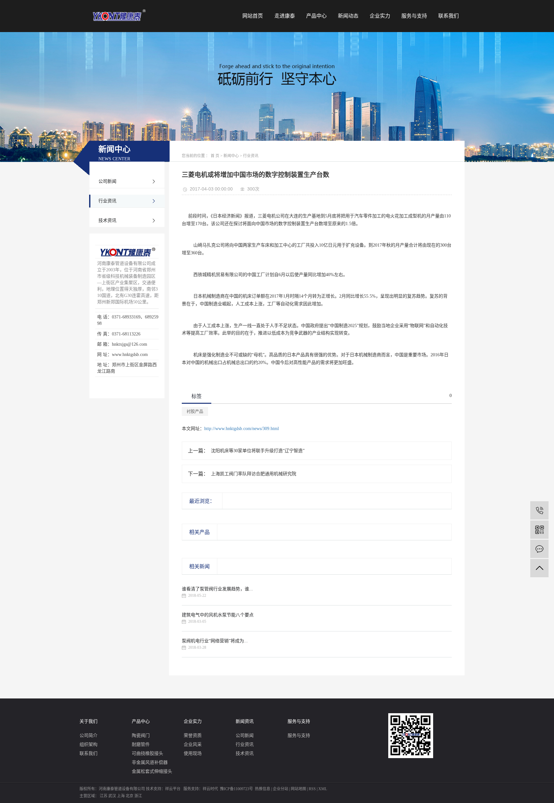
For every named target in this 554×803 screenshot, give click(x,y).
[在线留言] (539, 549)
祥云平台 (172, 789)
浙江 (138, 796)
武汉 (112, 796)
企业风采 (193, 744)
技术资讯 (107, 220)
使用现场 (193, 753)
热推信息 (262, 789)
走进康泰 (284, 16)
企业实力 (380, 16)
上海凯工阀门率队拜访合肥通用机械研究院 (253, 473)
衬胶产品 (195, 411)
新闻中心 (231, 156)
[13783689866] (539, 510)
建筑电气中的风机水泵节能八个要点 (218, 615)
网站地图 (298, 789)
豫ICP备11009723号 (236, 789)
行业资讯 (107, 201)
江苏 (103, 796)
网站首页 (252, 16)
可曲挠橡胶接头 (147, 753)
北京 (129, 796)
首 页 (215, 156)
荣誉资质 (193, 735)
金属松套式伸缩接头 (152, 771)
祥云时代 (210, 789)
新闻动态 (348, 16)
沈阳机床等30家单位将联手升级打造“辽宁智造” (258, 450)
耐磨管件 (141, 744)
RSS (312, 789)
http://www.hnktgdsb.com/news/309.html (241, 428)
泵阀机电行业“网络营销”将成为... (215, 640)
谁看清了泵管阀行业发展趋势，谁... (217, 589)
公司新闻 (107, 181)
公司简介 (88, 735)
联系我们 (448, 16)
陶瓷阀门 (141, 735)
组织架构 (88, 744)
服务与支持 (414, 16)
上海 (121, 796)
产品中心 (316, 16)
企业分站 (280, 789)
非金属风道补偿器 (150, 762)
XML (322, 789)
